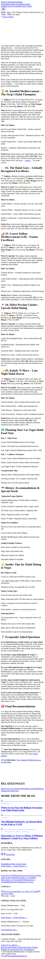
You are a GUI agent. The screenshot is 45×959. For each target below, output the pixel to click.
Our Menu (22, 789)
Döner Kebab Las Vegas (23, 878)
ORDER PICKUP (8, 6)
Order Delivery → (20, 866)
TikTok (8, 855)
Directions (11, 956)
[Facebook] (4, 855)
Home (3, 4)
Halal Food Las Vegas (9, 789)
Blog (22, 4)
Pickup (18, 956)
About (18, 4)
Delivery (24, 956)
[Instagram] (2, 855)
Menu (8, 4)
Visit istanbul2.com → (9, 930)
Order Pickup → (7, 866)
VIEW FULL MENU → (10, 945)
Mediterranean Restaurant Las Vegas (19, 882)
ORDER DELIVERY (23, 6)
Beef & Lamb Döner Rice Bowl (16, 950)
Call (4, 956)
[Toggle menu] (3, 9)
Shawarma (30, 789)
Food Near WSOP (8, 876)
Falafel (36, 789)
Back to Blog (8, 17)
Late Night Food (12, 791)
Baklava (31, 950)
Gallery (13, 4)
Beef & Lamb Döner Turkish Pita (13, 947)
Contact (27, 4)
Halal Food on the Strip (24, 876)
